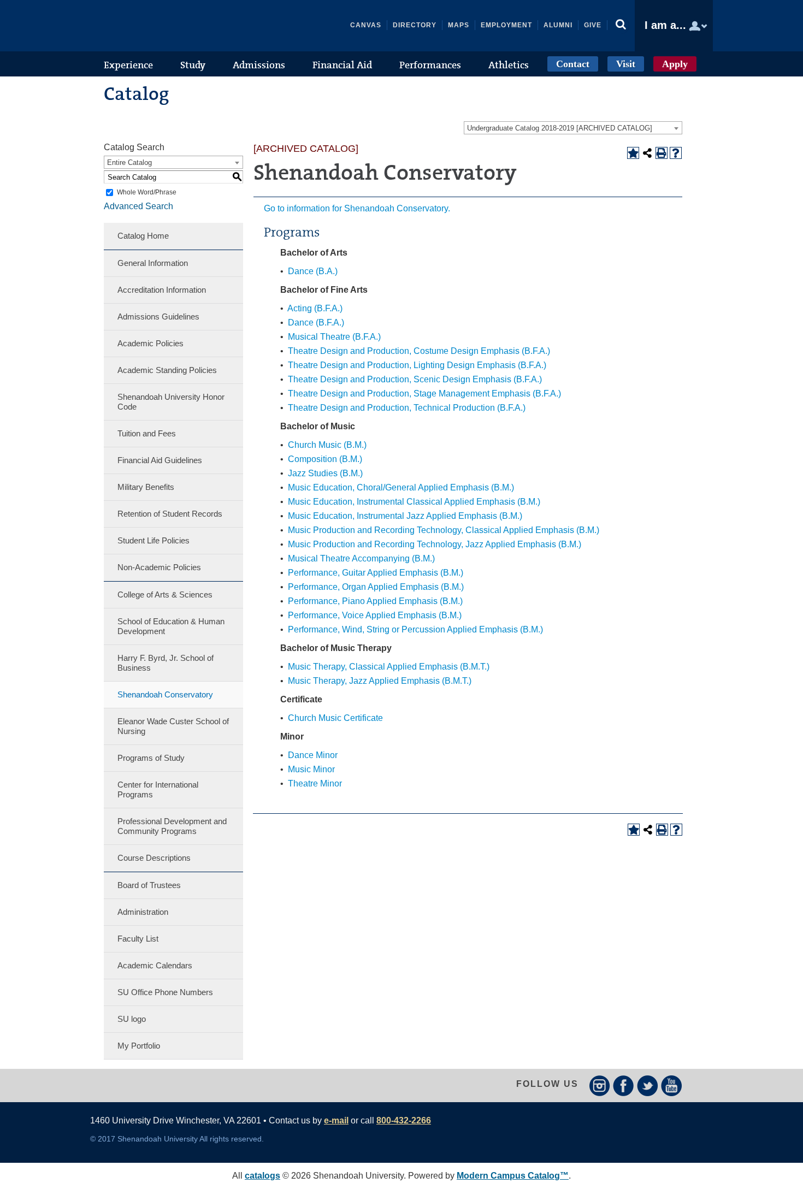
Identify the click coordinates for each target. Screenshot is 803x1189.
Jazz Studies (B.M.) (325, 473)
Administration (142, 911)
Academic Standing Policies (167, 370)
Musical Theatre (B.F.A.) (334, 336)
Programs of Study (151, 757)
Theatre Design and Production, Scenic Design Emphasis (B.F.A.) (415, 379)
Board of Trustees (149, 885)
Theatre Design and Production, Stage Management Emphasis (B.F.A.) (424, 393)
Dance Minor (313, 755)
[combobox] (573, 127)
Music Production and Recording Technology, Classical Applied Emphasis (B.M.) (443, 530)
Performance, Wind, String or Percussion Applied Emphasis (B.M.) (415, 629)
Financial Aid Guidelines (159, 460)
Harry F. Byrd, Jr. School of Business (165, 662)
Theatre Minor (315, 783)
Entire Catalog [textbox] (129, 162)
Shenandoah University (172, 25)
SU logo (131, 1019)
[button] (621, 25)
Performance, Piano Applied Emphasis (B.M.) (375, 601)
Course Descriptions (154, 857)
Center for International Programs (157, 789)
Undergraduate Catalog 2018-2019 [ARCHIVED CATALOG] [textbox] (559, 128)
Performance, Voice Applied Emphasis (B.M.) (375, 615)
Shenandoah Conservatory (165, 694)
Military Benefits (145, 487)
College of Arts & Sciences (164, 594)
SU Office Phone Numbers (165, 992)
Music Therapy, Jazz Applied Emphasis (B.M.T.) (379, 680)
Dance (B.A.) (313, 271)
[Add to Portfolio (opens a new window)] (633, 153)
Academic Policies (150, 343)
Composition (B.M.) (325, 459)
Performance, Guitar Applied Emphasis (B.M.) (375, 572)
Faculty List (137, 938)
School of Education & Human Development (171, 626)
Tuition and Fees (146, 433)
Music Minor (311, 769)
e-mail (336, 1120)
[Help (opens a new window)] (676, 153)
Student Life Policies (153, 540)
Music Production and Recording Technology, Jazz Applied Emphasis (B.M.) (434, 544)
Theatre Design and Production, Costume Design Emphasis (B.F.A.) (419, 351)
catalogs (262, 1175)
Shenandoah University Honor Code (171, 401)
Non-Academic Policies (159, 567)
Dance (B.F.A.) (316, 322)
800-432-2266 (403, 1120)
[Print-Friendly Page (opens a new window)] (662, 153)
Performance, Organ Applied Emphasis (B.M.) (376, 586)
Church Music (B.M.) (327, 444)
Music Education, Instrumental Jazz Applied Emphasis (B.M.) (405, 515)
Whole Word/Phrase (146, 192)
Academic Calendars (154, 965)
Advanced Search (138, 206)
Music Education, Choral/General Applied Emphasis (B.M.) (401, 487)
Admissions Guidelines (158, 316)
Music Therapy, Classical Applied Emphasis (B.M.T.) (388, 666)
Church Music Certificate (335, 718)
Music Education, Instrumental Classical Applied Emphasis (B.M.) (414, 501)
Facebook (623, 1085)
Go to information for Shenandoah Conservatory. (357, 208)
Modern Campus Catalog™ (513, 1175)
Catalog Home (143, 235)
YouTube (671, 1085)
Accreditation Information (161, 289)
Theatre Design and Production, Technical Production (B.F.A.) (407, 407)
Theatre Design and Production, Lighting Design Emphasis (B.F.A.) (417, 365)
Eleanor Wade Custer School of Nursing (173, 726)
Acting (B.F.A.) (315, 308)
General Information (152, 263)
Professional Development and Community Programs (172, 826)
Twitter (647, 1085)
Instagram (599, 1085)
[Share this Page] (647, 153)
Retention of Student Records (169, 513)
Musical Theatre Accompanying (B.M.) (361, 558)
